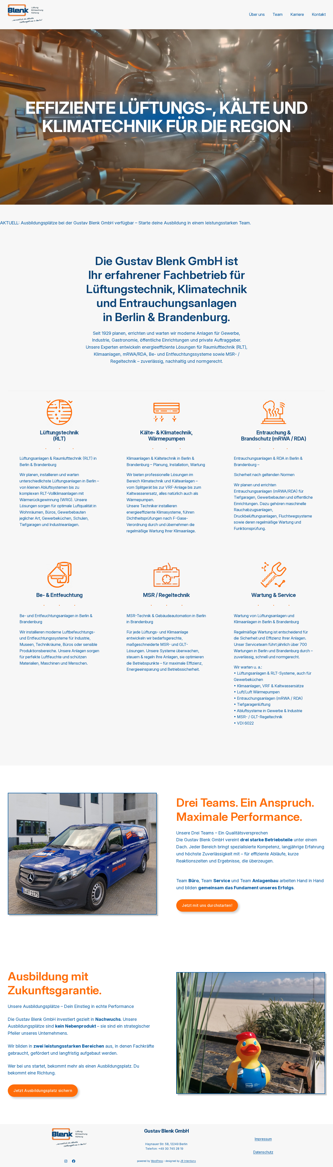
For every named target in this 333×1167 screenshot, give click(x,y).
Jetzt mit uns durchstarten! (207, 905)
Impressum (263, 1139)
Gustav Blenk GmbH (166, 1131)
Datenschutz (263, 1152)
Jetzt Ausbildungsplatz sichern (42, 1090)
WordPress (157, 1160)
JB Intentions (188, 1160)
